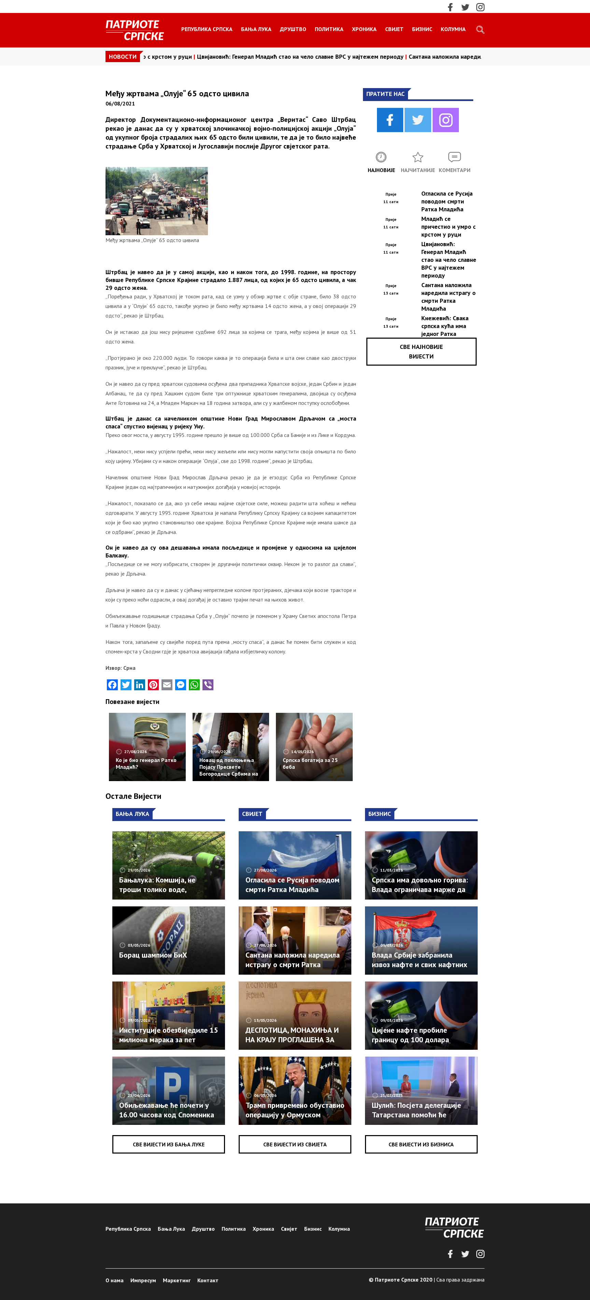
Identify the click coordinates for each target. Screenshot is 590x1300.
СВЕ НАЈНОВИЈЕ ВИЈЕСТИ (421, 351)
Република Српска (207, 29)
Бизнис (422, 29)
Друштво (293, 29)
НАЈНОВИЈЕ (381, 170)
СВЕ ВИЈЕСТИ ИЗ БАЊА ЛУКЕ (169, 1144)
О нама (115, 1280)
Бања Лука (256, 29)
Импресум (143, 1280)
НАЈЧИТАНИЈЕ (418, 170)
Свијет (394, 29)
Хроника (364, 29)
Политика (329, 29)
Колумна (453, 29)
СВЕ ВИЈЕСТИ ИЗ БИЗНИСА (421, 1144)
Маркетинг (177, 1280)
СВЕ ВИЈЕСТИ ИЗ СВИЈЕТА (295, 1144)
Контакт (208, 1280)
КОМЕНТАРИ (454, 170)
